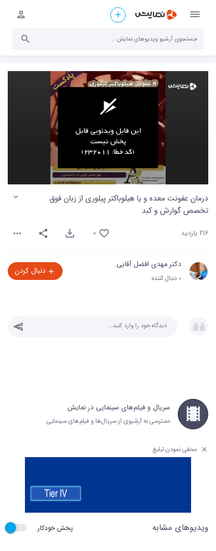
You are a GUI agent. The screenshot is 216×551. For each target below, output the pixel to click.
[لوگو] (182, 86)
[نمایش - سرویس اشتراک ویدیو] (155, 15)
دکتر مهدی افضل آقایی (148, 264)
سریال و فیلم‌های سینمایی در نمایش (119, 407)
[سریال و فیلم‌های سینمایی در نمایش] (193, 414)
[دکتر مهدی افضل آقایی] (198, 271)
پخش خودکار (55, 528)
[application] (108, 127)
